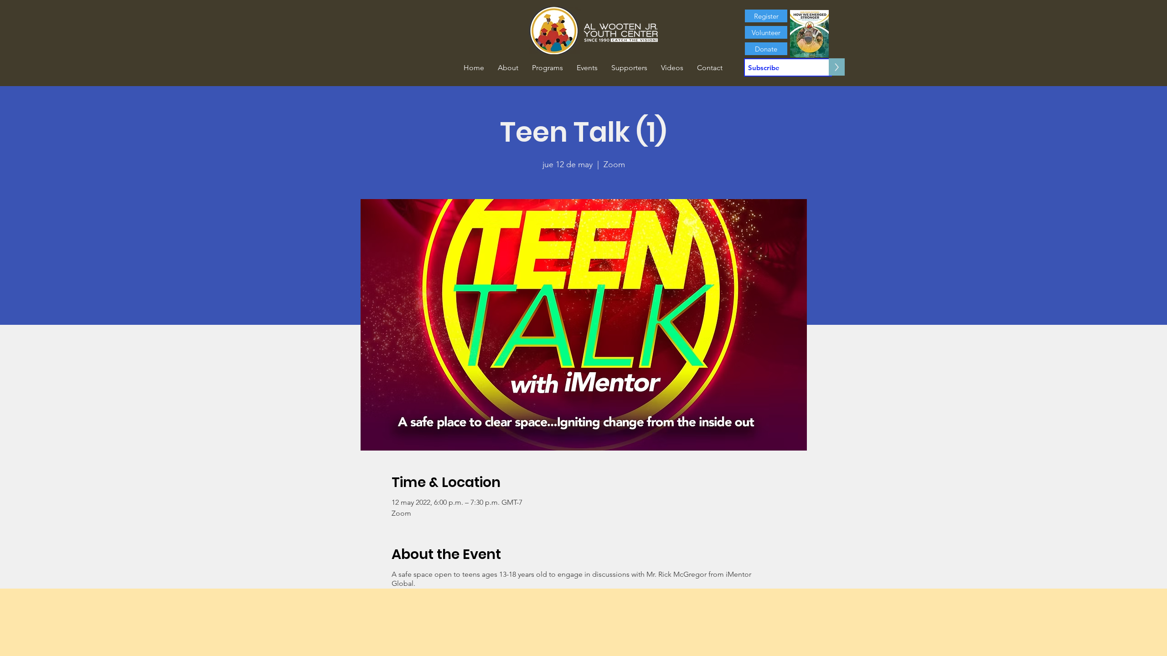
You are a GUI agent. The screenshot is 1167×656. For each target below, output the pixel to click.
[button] (508, 68)
